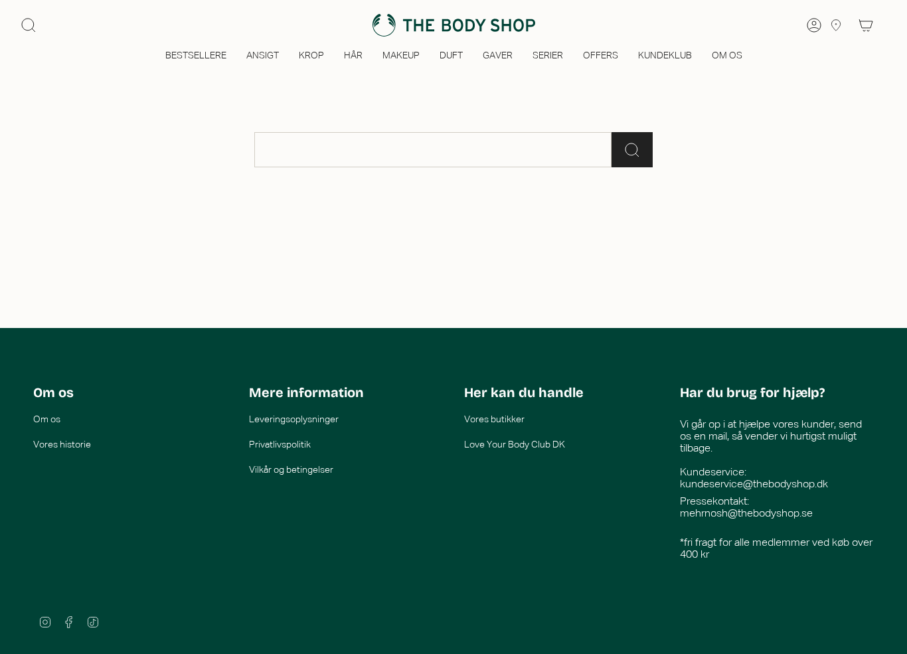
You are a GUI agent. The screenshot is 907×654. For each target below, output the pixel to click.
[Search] (28, 25)
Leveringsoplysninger (294, 419)
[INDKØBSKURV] (866, 25)
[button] (195, 57)
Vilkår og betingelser (291, 470)
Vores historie (62, 445)
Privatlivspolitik (280, 445)
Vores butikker (494, 419)
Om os (46, 419)
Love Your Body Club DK (514, 445)
